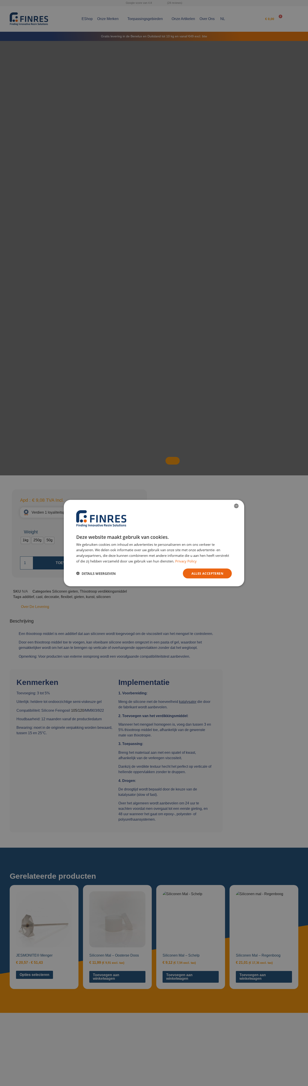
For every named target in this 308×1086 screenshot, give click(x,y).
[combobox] (236, 505)
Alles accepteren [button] (207, 573)
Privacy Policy (186, 561)
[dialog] (154, 543)
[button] (96, 573)
